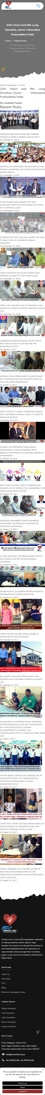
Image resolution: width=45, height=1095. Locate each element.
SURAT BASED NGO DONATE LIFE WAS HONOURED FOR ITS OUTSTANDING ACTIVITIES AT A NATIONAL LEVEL (21, 205)
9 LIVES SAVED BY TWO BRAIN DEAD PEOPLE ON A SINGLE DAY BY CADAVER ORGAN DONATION (21, 559)
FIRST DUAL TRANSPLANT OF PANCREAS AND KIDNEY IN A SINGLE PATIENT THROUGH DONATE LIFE (22, 308)
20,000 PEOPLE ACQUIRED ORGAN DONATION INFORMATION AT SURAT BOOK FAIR (21, 593)
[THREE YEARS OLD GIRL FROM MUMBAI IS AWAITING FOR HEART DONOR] (21, 614)
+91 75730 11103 (27, 1060)
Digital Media (20, 41)
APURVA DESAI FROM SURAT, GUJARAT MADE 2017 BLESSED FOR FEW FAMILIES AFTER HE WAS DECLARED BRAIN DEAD (21, 379)
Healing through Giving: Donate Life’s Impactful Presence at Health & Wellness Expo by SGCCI (20, 135)
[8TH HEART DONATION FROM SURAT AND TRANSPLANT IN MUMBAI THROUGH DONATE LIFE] (21, 656)
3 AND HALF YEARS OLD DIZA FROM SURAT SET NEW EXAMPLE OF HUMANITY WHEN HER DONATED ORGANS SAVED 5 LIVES (22, 826)
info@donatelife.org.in (15, 1054)
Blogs (3, 987)
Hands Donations (8, 1026)
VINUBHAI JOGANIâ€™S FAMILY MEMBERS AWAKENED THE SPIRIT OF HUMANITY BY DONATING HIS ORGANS (19, 523)
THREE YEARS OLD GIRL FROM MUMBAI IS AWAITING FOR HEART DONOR (19, 635)
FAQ (3, 983)
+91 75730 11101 (12, 1060)
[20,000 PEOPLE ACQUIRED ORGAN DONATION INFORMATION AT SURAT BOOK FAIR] (22, 576)
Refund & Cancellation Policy (13, 992)
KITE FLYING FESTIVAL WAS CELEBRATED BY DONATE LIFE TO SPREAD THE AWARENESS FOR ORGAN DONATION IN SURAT (22, 488)
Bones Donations (8, 1022)
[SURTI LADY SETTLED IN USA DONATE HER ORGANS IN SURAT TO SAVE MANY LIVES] (22, 258)
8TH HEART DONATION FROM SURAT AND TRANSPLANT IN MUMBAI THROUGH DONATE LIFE (21, 679)
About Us (5, 974)
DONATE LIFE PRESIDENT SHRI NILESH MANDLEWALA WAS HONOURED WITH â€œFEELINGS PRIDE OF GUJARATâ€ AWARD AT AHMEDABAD (22, 451)
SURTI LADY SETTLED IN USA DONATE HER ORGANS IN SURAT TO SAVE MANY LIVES (19, 274)
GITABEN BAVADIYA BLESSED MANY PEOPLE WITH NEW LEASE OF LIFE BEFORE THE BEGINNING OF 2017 (21, 344)
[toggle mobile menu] (38, 6)
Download (5, 978)
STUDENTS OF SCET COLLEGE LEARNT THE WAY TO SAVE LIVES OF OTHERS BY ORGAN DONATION (22, 240)
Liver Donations (8, 1013)
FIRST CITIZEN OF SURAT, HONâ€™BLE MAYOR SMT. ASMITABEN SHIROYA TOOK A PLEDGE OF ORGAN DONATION (21, 414)
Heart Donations (8, 1017)
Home (8, 41)
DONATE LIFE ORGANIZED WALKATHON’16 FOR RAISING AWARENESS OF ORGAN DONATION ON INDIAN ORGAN (22, 169)
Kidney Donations (8, 1008)
